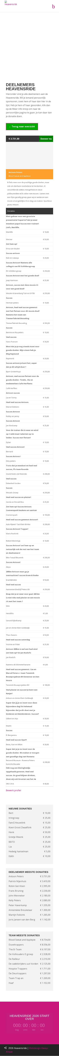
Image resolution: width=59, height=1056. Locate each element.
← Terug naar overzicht (22, 126)
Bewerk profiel (13, 790)
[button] (5, 1048)
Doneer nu (46, 138)
